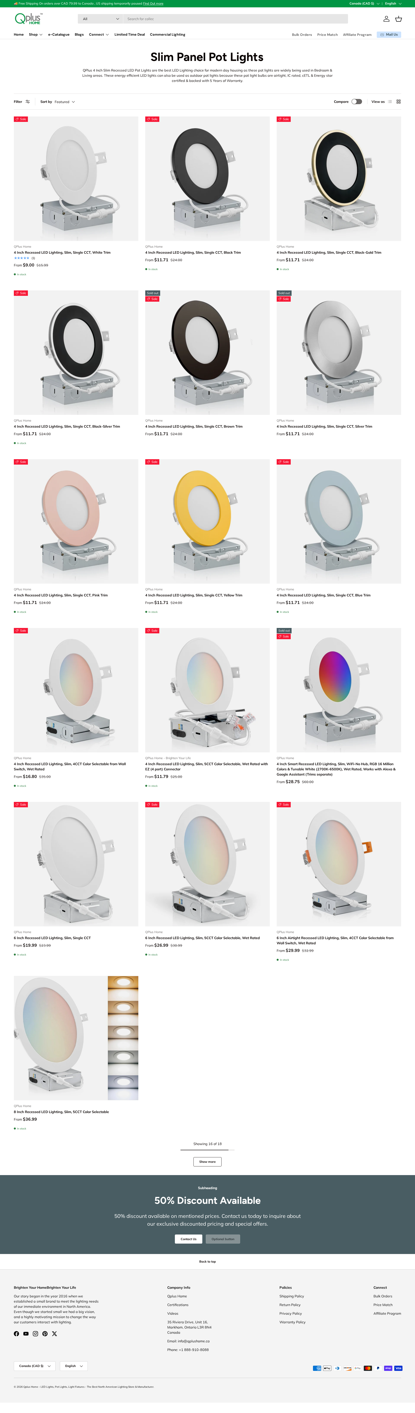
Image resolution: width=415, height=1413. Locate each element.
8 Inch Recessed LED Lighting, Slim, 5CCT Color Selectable (61, 1112)
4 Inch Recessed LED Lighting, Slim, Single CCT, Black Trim (193, 252)
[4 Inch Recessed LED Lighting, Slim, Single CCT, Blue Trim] (339, 521)
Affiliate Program (357, 34)
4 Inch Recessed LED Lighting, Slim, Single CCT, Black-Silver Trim (67, 426)
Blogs (79, 34)
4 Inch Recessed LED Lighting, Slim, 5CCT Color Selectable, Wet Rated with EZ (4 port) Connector (206, 766)
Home (19, 34)
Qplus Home (177, 1296)
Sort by (46, 101)
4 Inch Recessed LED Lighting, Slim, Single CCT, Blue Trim (323, 595)
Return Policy (290, 1305)
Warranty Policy (292, 1322)
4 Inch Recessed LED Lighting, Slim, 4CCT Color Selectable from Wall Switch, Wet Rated (70, 766)
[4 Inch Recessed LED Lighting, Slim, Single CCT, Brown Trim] (207, 352)
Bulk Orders (302, 34)
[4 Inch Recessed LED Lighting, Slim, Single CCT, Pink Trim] (76, 521)
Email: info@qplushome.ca (188, 1341)
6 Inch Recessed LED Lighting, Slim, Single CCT (52, 938)
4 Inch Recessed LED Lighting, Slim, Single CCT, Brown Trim (194, 426)
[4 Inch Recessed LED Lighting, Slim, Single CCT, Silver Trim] (339, 352)
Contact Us (188, 1239)
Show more (207, 1162)
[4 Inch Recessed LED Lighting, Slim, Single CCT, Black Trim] (207, 178)
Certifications (177, 1305)
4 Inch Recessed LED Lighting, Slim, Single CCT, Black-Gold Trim (329, 252)
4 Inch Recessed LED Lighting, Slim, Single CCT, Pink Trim (61, 595)
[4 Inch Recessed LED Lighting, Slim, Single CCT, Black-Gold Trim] (339, 178)
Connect (96, 34)
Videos (172, 1313)
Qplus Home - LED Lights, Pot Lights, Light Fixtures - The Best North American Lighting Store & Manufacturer (88, 1386)
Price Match (327, 34)
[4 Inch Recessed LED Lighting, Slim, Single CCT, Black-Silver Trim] (76, 352)
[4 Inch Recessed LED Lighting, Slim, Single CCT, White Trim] (76, 178)
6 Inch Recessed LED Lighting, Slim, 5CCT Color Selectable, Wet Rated (202, 938)
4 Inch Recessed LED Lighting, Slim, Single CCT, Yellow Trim (193, 595)
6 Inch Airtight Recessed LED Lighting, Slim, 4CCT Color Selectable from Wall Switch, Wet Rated (335, 940)
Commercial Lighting (167, 34)
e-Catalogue (59, 34)
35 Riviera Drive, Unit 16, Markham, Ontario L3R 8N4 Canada (189, 1327)
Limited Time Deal (130, 34)
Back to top (207, 1261)
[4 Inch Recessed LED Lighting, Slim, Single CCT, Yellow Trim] (207, 521)
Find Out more (153, 3)
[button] (398, 19)
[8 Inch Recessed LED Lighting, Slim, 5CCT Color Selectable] (76, 1038)
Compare (341, 101)
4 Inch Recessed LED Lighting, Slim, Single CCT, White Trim (62, 252)
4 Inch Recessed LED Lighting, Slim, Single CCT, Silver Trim (324, 426)
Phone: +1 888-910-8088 (188, 1350)
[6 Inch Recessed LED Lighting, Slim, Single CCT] (76, 864)
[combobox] (213, 19)
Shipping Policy (291, 1296)
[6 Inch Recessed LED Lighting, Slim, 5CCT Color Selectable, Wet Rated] (207, 864)
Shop (33, 34)
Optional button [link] (223, 1239)
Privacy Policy (290, 1313)
